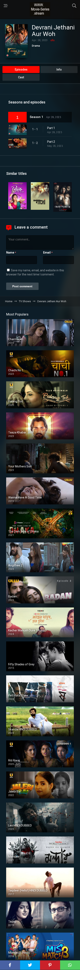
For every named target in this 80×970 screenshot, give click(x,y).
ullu (52, 40)
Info (59, 69)
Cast (21, 77)
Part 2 (51, 141)
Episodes (21, 69)
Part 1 (51, 128)
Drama (36, 45)
